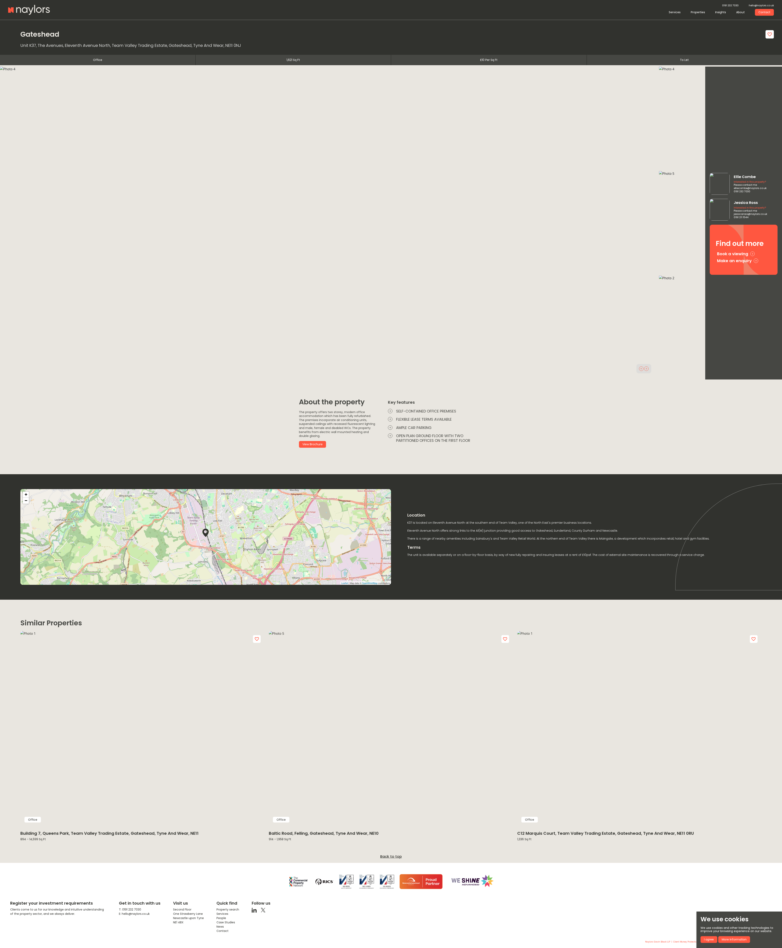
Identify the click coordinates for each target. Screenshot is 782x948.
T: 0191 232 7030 (130, 909)
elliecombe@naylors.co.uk (750, 188)
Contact (764, 12)
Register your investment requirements (51, 903)
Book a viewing (732, 254)
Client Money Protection (685, 942)
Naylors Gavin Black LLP (657, 942)
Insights (720, 12)
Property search (227, 909)
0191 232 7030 (730, 5)
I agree (709, 939)
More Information (734, 939)
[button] (641, 368)
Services (675, 12)
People (221, 918)
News (220, 927)
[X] (263, 910)
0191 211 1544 (741, 217)
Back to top (391, 856)
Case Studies (225, 922)
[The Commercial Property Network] (298, 881)
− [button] (26, 500)
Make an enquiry (734, 261)
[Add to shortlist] (770, 34)
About (740, 12)
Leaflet (344, 583)
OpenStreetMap (370, 583)
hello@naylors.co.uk (761, 5)
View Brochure (312, 444)
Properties (698, 12)
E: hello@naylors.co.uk (134, 914)
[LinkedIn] (254, 910)
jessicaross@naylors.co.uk (750, 214)
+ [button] (26, 494)
